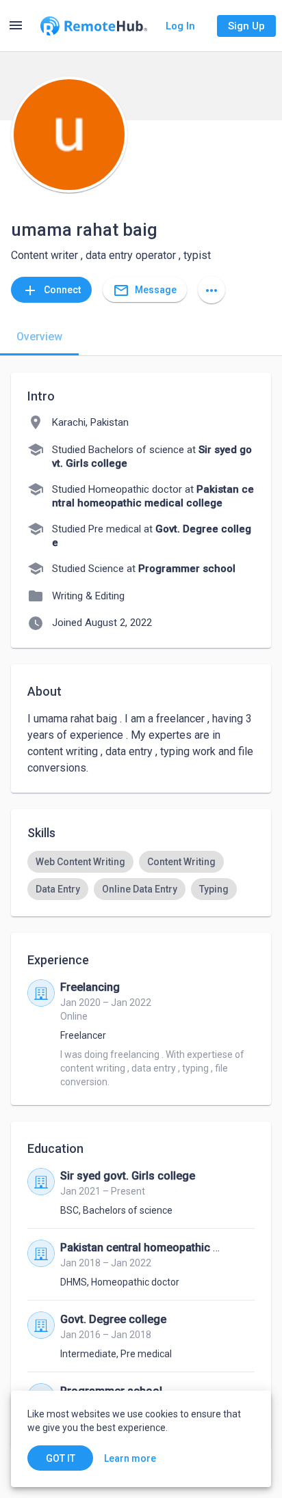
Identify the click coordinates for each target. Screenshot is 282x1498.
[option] (80, 862)
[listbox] (141, 875)
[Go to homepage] (93, 26)
